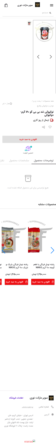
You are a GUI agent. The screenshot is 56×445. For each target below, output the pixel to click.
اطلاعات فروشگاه (16, 398)
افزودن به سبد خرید (41, 281)
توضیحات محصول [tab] (44, 160)
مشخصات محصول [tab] (19, 160)
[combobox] (25, 13)
